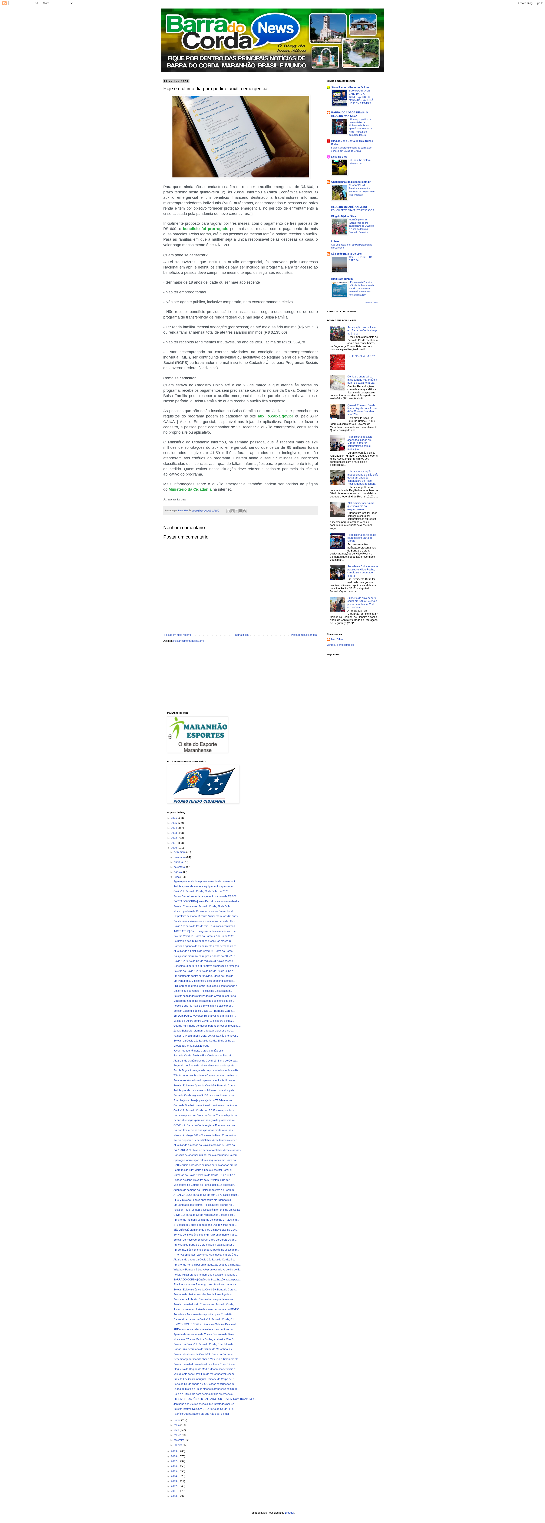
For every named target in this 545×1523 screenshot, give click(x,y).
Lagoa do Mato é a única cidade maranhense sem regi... (206, 1388)
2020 (174, 847)
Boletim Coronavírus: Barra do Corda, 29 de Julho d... (204, 906)
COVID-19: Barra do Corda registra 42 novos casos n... (205, 1125)
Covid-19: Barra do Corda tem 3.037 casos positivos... (205, 1110)
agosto (178, 872)
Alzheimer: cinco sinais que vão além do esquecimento (360, 506)
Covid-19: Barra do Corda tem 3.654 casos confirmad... (205, 926)
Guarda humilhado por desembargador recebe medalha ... (207, 1025)
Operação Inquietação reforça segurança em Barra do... (206, 1160)
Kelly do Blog (339, 156)
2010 (174, 1496)
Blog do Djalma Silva (343, 216)
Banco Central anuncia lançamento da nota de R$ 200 (205, 896)
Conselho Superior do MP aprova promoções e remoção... (207, 965)
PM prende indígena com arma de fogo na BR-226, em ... (206, 1219)
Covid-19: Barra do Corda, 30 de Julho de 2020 (201, 891)
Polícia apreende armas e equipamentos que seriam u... (206, 886)
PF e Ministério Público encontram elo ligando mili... (203, 1200)
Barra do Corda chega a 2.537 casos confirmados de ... (205, 1384)
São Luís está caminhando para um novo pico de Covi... (206, 1229)
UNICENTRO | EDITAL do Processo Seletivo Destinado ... (207, 1324)
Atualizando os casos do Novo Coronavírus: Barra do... (205, 1145)
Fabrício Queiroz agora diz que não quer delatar (201, 1413)
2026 (174, 818)
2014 (174, 1476)
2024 (174, 827)
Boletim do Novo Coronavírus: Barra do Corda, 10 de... (205, 1239)
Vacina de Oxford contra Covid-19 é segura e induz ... (204, 1020)
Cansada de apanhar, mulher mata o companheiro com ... (207, 1155)
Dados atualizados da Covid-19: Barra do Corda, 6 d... (205, 1319)
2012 (174, 1486)
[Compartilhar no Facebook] (240, 511)
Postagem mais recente (178, 634)
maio (177, 1425)
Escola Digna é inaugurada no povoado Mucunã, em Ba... (207, 1070)
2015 (174, 1471)
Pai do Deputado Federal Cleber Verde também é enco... (206, 1140)
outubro (179, 862)
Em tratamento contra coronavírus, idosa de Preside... (204, 975)
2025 (174, 823)
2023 (174, 833)
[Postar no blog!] (232, 511)
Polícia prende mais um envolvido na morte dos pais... (205, 1090)
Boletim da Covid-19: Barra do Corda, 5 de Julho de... (204, 1344)
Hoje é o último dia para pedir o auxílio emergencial (203, 1394)
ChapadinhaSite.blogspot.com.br (351, 181)
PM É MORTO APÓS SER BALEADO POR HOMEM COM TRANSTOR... (215, 1398)
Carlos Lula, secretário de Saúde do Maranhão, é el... (204, 1349)
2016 (174, 1466)
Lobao (335, 241)
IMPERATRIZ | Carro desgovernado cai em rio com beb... (206, 931)
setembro (179, 867)
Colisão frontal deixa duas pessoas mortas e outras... (204, 1130)
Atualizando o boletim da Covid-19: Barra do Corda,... (204, 951)
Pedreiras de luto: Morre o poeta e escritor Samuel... (204, 1170)
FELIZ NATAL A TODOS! (361, 355)
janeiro (178, 1445)
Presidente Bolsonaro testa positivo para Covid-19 (203, 1314)
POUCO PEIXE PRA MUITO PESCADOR (352, 210)
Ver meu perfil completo (340, 644)
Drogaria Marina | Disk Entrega (191, 1045)
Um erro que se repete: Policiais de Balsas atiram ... (203, 990)
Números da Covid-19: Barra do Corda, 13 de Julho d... (205, 1175)
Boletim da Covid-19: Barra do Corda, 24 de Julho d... (204, 971)
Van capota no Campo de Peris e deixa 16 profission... (205, 1184)
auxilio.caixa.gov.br (275, 416)
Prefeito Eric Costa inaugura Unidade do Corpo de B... (205, 1379)
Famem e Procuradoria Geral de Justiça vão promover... (206, 1035)
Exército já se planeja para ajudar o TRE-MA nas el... (204, 1100)
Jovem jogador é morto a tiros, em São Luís (199, 1050)
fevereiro (179, 1440)
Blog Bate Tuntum (342, 278)
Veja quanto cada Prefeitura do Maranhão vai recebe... (205, 1374)
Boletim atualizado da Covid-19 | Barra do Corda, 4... (204, 1354)
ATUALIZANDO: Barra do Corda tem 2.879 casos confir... (206, 1194)
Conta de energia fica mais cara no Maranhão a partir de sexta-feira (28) (362, 379)
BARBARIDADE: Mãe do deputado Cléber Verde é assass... (208, 1150)
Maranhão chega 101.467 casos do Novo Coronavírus (205, 1135)
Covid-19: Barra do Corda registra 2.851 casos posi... (204, 1214)
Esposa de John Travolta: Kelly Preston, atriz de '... (203, 1180)
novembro (180, 857)
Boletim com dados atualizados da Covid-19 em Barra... (206, 995)
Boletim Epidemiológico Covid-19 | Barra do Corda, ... (204, 1010)
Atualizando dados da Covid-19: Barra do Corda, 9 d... (205, 1259)
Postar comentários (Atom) (188, 640)
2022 (174, 837)
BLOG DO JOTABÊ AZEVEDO (349, 207)
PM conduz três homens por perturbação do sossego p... (206, 1249)
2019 (174, 1451)
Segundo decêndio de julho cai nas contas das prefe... (205, 1065)
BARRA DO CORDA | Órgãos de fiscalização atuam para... (207, 1279)
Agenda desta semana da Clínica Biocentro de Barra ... (205, 1334)
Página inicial (241, 634)
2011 (174, 1491)
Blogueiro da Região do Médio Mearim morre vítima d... (205, 1369)
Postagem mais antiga (304, 634)
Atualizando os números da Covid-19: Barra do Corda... (206, 1060)
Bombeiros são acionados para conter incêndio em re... (205, 1080)
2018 (174, 1456)
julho (177, 877)
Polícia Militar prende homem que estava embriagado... (205, 1274)
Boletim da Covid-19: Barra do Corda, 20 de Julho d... (204, 1040)
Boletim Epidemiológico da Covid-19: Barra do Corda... (205, 1085)
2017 (174, 1461)
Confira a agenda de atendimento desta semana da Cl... (206, 946)
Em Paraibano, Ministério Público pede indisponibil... (204, 980)
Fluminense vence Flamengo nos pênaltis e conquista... (206, 1284)
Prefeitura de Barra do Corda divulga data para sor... (204, 1244)
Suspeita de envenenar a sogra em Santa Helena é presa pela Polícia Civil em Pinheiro (362, 603)
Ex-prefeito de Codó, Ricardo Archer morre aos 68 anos (206, 916)
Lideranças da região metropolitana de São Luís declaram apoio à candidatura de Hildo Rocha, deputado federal (362, 477)
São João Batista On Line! (347, 253)
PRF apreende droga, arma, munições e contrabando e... (206, 985)
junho (177, 1420)
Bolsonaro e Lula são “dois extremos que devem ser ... (205, 1299)
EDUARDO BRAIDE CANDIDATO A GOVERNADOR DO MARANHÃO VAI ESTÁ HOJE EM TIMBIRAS (361, 96)
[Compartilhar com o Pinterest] (244, 511)
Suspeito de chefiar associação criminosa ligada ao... (204, 1294)
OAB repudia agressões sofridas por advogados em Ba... (206, 1165)
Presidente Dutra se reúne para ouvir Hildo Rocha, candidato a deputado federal (362, 571)
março (178, 1435)
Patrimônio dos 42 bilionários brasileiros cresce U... (203, 941)
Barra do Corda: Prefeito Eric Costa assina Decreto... (204, 1055)
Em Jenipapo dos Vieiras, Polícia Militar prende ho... (204, 1204)
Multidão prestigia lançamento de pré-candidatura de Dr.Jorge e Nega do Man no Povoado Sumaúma (361, 225)
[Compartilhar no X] (236, 511)
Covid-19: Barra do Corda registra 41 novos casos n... (204, 961)
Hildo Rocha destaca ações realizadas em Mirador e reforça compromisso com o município (359, 443)
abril (177, 1430)
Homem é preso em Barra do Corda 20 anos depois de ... (207, 1115)
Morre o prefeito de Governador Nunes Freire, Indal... (204, 911)
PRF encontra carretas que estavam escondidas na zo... (206, 1329)
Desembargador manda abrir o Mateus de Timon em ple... (207, 1359)
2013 (174, 1481)
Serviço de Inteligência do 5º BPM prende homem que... (206, 1234)
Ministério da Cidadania (190, 489)
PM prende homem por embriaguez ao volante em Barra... (207, 1264)
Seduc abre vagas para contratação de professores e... (205, 1120)
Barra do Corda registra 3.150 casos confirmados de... (205, 1095)
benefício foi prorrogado (205, 229)
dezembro (180, 852)
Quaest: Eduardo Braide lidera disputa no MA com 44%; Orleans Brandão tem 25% (362, 410)
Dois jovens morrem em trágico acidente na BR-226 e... (205, 956)
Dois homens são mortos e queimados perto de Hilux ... (205, 921)
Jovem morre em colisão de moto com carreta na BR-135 (206, 1309)
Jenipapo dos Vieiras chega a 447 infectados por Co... (205, 1404)
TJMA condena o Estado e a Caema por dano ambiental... (207, 1075)
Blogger (289, 1512)
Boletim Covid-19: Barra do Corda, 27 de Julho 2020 (204, 936)
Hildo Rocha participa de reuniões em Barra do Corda (361, 538)
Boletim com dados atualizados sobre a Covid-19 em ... (205, 1364)
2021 (174, 843)
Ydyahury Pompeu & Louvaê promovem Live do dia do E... (207, 1269)
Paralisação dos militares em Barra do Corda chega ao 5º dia (362, 330)
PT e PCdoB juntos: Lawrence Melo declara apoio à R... (206, 1254)
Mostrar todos (372, 302)
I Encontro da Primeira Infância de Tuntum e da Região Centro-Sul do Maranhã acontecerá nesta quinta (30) (361, 288)
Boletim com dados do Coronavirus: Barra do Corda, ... (205, 1304)
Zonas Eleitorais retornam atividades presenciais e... (204, 1030)
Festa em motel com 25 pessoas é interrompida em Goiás (207, 1209)
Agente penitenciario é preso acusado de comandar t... (205, 881)
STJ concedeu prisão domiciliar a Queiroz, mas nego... (205, 1224)
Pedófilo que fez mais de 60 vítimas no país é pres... (203, 1005)
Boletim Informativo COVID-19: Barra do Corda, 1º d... (204, 1408)
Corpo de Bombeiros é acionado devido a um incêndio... (206, 1105)
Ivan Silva (337, 639)
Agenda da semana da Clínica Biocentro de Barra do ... (205, 1190)
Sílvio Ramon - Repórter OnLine (350, 87)
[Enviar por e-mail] (228, 511)
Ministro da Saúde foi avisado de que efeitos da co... (204, 1000)
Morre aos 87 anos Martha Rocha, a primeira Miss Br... (205, 1339)
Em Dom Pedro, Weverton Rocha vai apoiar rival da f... (205, 1015)
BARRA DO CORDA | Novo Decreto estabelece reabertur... (207, 901)
